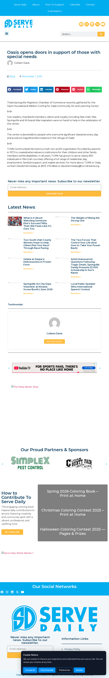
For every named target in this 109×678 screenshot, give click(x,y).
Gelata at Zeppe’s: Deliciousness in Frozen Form (37, 262)
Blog (12, 76)
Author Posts (54, 341)
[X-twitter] (97, 24)
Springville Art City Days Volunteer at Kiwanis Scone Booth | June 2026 (38, 287)
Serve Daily (20, 4)
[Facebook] (81, 24)
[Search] (101, 34)
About (36, 4)
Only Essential (47, 670)
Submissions (54, 11)
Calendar (75, 4)
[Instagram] (86, 24)
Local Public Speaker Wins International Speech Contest (83, 287)
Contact (90, 4)
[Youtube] (103, 24)
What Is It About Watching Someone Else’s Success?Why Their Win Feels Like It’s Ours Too (37, 223)
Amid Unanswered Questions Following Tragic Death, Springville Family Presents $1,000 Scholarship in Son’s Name (85, 266)
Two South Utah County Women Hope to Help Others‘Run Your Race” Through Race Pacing (37, 244)
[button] (6, 33)
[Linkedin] (92, 24)
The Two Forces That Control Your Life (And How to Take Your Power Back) (85, 244)
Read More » (28, 233)
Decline (79, 670)
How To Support (54, 4)
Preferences (64, 670)
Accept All (30, 670)
